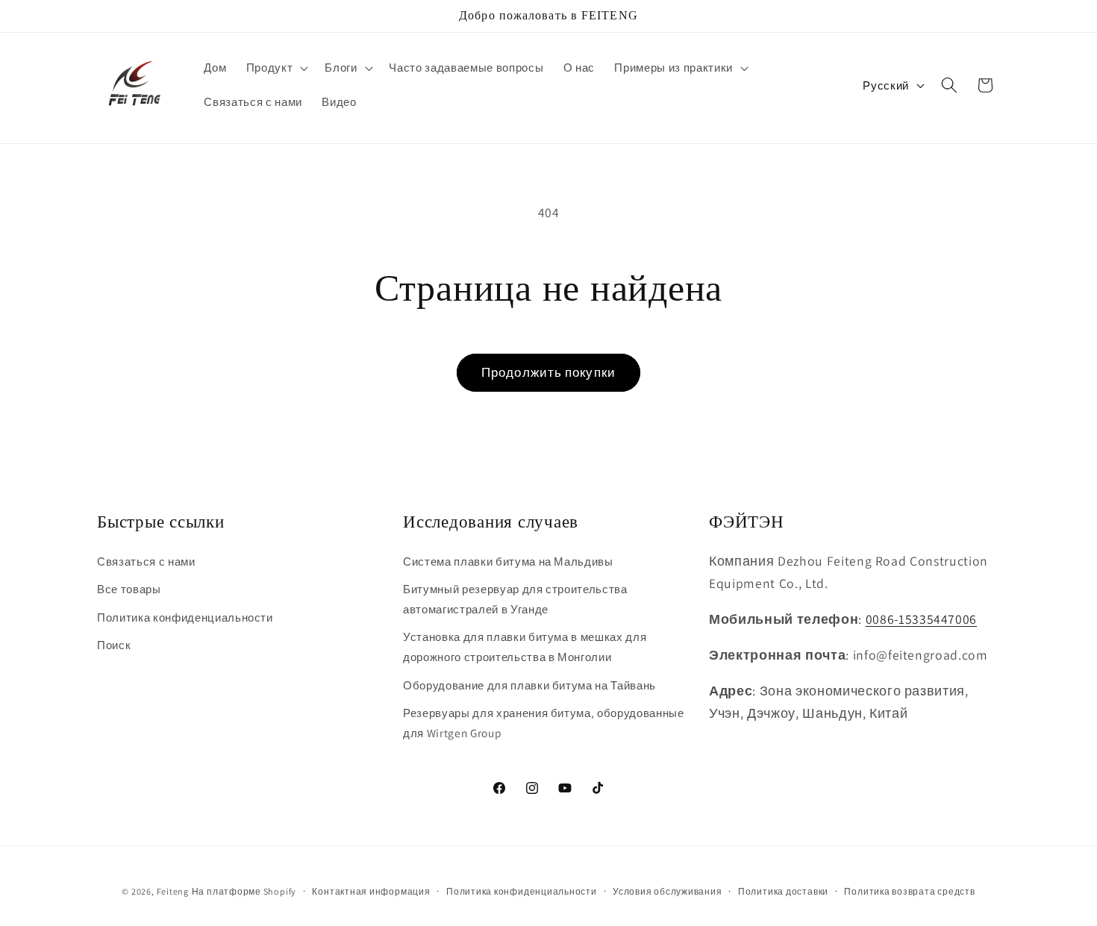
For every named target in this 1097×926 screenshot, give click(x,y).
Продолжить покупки (548, 372)
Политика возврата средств (909, 891)
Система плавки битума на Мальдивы (508, 561)
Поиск (114, 644)
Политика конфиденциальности (185, 617)
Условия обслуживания (667, 891)
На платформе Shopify (244, 891)
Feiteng (173, 891)
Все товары (129, 588)
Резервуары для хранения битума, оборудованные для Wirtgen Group (543, 722)
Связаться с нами (146, 561)
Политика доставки (783, 891)
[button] (276, 68)
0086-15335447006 (922, 619)
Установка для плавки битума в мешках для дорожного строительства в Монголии (524, 646)
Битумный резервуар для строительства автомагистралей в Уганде (515, 598)
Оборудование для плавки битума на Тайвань (529, 685)
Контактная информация (371, 891)
